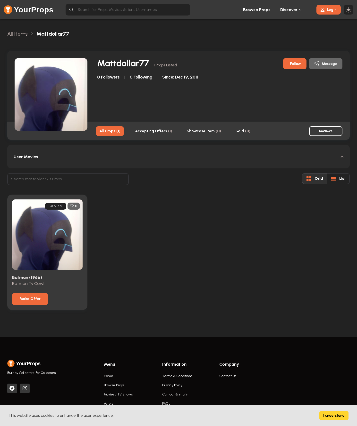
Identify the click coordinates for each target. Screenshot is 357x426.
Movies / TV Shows (118, 394)
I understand (334, 415)
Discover (289, 9)
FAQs (166, 404)
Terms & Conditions (177, 376)
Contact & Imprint (176, 394)
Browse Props (257, 9)
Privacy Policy (172, 385)
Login (332, 9)
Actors (108, 404)
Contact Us (227, 376)
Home (108, 376)
